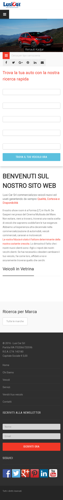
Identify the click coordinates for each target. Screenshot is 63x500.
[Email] (42, 62)
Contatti (7, 401)
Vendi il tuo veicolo (13, 394)
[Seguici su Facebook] (7, 473)
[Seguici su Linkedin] (44, 473)
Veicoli (6, 379)
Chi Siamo (8, 372)
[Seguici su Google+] (25, 473)
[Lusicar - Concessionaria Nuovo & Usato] (12, 5)
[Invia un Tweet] (13, 62)
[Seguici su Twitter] (16, 473)
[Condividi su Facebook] (6, 62)
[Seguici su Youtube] (53, 473)
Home (6, 365)
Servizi (6, 387)
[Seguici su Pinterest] (34, 473)
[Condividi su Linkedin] (34, 62)
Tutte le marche (15, 321)
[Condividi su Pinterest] (27, 62)
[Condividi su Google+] (20, 62)
